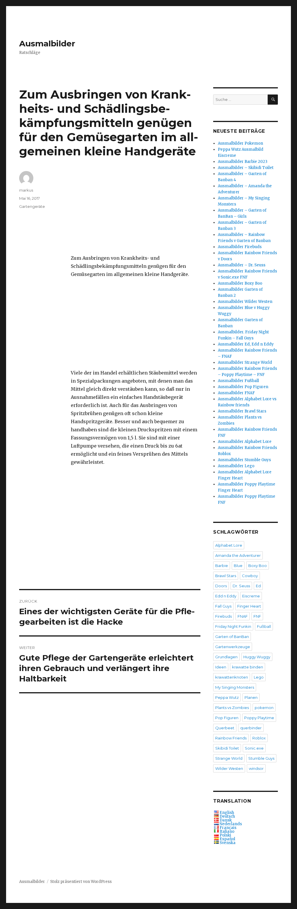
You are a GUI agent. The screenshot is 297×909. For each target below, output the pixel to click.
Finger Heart (249, 606)
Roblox (259, 738)
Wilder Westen (229, 768)
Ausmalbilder (47, 43)
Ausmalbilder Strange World (245, 362)
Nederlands (231, 823)
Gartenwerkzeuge (232, 646)
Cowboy (250, 575)
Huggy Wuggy (256, 657)
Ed (258, 585)
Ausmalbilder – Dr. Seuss (241, 265)
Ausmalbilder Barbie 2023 (242, 161)
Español (227, 839)
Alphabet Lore (228, 545)
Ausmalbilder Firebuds (240, 246)
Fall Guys (223, 606)
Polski (225, 835)
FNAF (243, 616)
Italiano (227, 831)
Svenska (228, 842)
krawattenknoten (231, 677)
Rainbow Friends (231, 738)
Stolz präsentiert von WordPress (81, 881)
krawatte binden (247, 667)
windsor (256, 768)
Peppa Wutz (227, 697)
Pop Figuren (226, 717)
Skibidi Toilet (227, 748)
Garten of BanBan (232, 636)
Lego (259, 677)
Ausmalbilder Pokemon (240, 143)
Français (228, 827)
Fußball (264, 626)
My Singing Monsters (234, 687)
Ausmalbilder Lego (236, 465)
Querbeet (224, 728)
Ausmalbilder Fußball (238, 380)
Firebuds (223, 616)
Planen (251, 697)
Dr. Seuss (241, 585)
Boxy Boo (257, 565)
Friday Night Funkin (233, 626)
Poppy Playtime (259, 717)
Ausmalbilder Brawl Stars (242, 411)
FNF (257, 616)
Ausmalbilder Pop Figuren (243, 386)
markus (26, 190)
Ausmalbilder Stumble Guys (244, 459)
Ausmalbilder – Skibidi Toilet (246, 167)
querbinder (251, 728)
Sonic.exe (254, 748)
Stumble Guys (261, 758)
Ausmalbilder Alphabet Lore (244, 441)
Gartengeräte (32, 206)
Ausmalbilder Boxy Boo (240, 283)
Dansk (226, 820)
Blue (238, 565)
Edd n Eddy (225, 596)
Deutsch (227, 816)
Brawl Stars (225, 575)
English (227, 812)
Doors (221, 585)
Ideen (220, 667)
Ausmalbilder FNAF (236, 392)
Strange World (228, 758)
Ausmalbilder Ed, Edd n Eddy (246, 344)
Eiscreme (251, 596)
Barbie (221, 565)
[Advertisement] (136, 212)
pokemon (264, 707)
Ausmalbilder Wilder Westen (245, 301)
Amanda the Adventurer (238, 555)
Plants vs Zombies (232, 707)
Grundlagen (226, 657)
